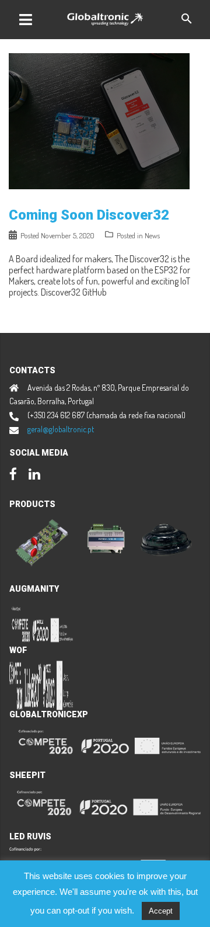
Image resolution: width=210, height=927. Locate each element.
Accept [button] (161, 911)
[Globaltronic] (105, 17)
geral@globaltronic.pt (60, 429)
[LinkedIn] (34, 475)
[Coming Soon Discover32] (99, 119)
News (152, 235)
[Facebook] (13, 475)
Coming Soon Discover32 (89, 215)
